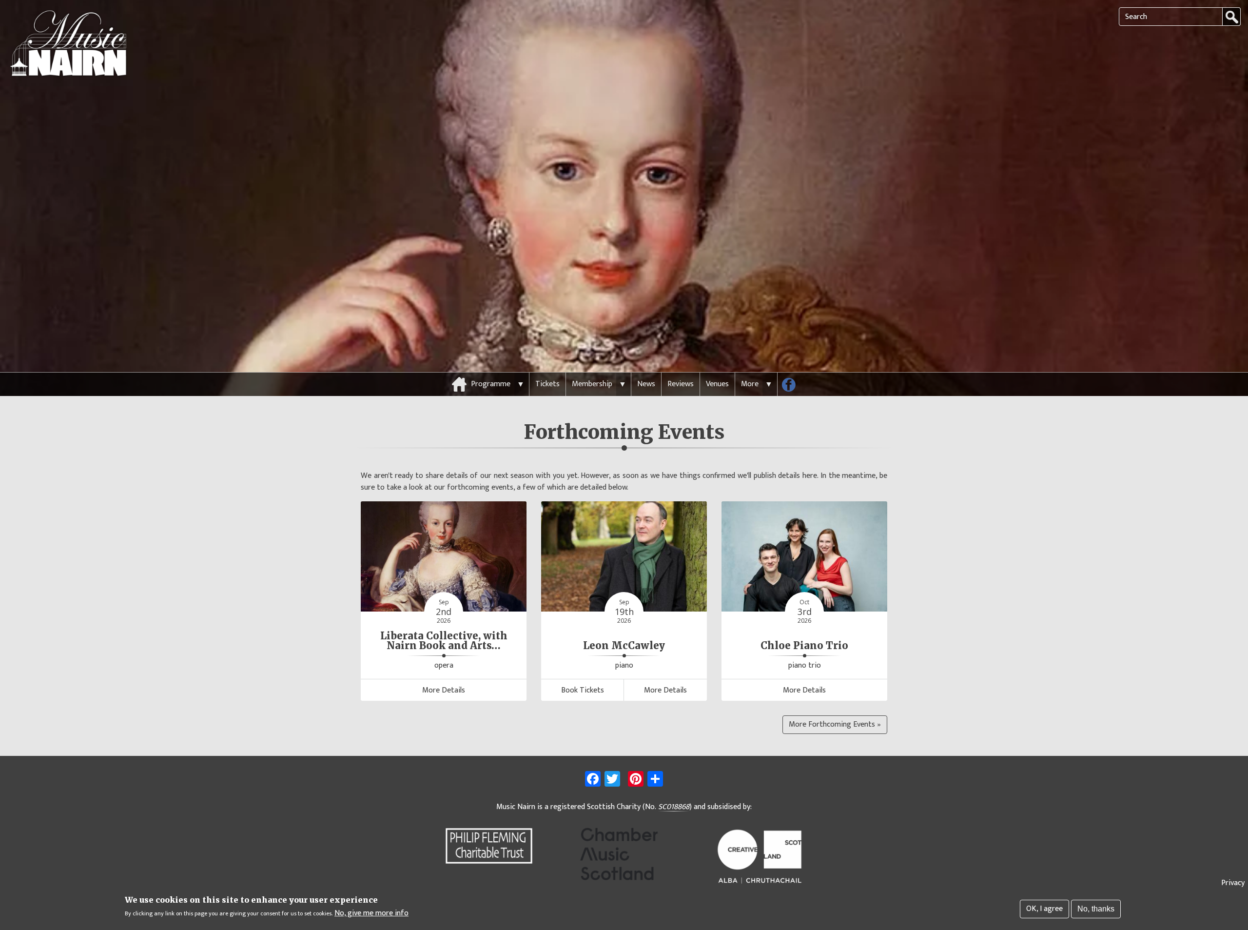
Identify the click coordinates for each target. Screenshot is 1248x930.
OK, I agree (1044, 908)
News (646, 384)
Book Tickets (582, 690)
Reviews (680, 384)
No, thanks (1095, 909)
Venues (717, 384)
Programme (490, 384)
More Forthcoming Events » (835, 724)
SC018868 (673, 807)
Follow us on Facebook (792, 386)
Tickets (547, 384)
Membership (592, 384)
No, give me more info (371, 913)
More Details (443, 690)
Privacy (1233, 883)
